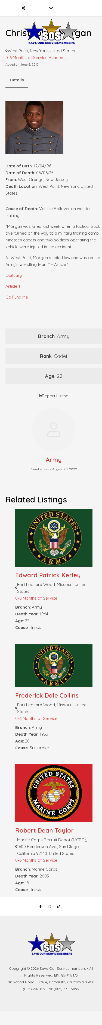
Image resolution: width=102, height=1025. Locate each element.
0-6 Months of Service (26, 57)
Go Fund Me (16, 297)
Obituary (13, 275)
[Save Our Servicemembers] (51, 24)
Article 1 (12, 286)
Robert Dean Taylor (44, 830)
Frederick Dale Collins (47, 695)
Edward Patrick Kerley (48, 575)
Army (54, 460)
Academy (58, 57)
